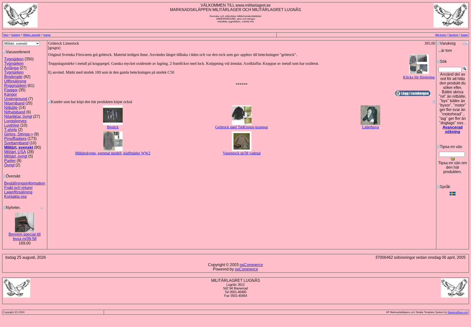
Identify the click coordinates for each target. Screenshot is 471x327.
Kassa (464, 34)
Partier (10, 161)
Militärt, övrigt (15, 156)
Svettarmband (16, 143)
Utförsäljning (15, 81)
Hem (5, 34)
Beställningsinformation (24, 183)
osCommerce (251, 265)
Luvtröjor (11, 125)
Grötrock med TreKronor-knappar (241, 127)
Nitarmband (14, 103)
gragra (47, 34)
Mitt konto (440, 34)
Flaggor (11, 90)
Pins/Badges (15, 138)
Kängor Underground (15, 96)
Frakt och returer (18, 188)
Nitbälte (11, 108)
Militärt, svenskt (31, 34)
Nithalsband (14, 112)
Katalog (15, 34)
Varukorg (453, 34)
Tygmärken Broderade (14, 74)
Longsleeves (15, 121)
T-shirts (10, 130)
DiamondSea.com (458, 312)
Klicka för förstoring (419, 77)
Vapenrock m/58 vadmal (242, 153)
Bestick (112, 127)
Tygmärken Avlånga (14, 65)
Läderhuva (370, 127)
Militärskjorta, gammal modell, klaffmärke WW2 (112, 153)
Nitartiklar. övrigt (18, 116)
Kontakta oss (15, 196)
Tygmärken (14, 59)
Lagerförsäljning (18, 192)
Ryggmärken (15, 85)
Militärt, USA (15, 152)
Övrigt (9, 165)
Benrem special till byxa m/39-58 (25, 236)
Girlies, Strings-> (18, 134)
